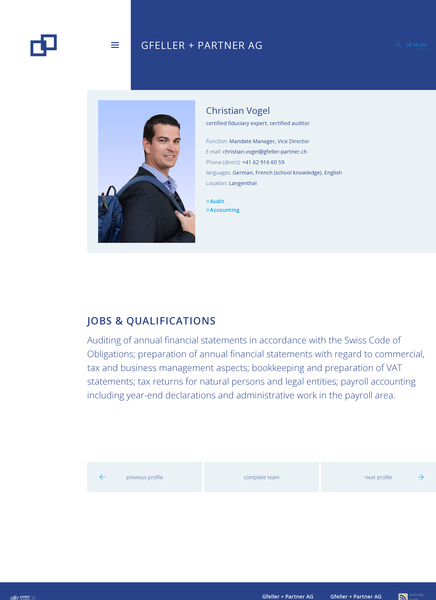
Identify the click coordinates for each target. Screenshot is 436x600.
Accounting (224, 209)
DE (409, 45)
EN (423, 45)
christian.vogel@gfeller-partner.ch (265, 151)
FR (416, 45)
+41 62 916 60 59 (263, 162)
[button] (115, 45)
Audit (217, 201)
